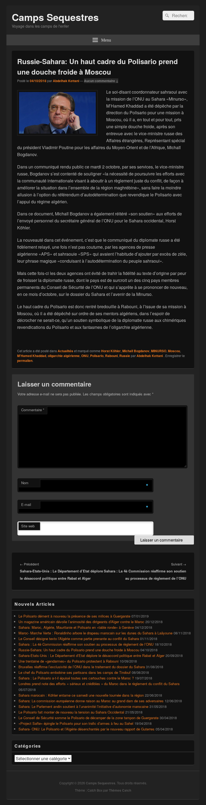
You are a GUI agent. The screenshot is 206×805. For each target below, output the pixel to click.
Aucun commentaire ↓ (101, 80)
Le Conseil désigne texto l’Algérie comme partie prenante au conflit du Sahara (79, 638)
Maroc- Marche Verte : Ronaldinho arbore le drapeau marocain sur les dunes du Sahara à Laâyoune (95, 632)
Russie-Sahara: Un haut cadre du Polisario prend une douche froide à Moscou (79, 649)
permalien (24, 360)
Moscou (174, 350)
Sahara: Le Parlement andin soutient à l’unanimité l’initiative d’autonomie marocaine (83, 706)
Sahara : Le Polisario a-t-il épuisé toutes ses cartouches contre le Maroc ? (76, 678)
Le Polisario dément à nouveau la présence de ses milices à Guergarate (74, 616)
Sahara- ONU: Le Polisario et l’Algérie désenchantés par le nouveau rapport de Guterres (86, 729)
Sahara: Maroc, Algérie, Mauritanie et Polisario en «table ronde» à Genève (76, 627)
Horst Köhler (111, 350)
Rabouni (111, 355)
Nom (24, 482)
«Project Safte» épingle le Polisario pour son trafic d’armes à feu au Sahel (76, 723)
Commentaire (32, 409)
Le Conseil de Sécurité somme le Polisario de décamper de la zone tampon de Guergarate (89, 717)
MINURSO (158, 350)
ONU (85, 355)
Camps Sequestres (55, 17)
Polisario (97, 355)
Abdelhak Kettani (66, 80)
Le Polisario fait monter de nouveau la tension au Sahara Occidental (71, 712)
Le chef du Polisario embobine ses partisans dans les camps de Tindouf (75, 672)
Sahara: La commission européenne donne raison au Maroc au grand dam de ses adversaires (91, 700)
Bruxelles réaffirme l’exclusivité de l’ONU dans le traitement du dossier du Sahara (82, 666)
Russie (124, 355)
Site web (28, 525)
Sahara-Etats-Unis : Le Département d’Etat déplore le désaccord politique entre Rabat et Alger (91, 655)
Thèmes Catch (120, 790)
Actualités (65, 350)
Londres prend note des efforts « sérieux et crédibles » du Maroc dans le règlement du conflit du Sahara (99, 683)
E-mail (26, 504)
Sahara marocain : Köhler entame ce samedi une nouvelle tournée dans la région (81, 695)
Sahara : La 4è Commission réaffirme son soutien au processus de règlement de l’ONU (86, 644)
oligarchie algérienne (64, 355)
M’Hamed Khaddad (31, 355)
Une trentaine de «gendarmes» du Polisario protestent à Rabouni (69, 661)
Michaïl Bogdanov (135, 350)
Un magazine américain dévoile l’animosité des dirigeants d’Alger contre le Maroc (81, 621)
